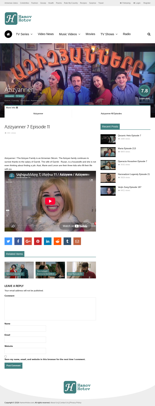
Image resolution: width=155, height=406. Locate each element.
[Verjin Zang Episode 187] (108, 195)
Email (7, 335)
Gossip (43, 3)
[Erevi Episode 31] (81, 277)
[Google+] (28, 241)
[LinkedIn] (47, 241)
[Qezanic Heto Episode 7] (108, 143)
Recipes (83, 3)
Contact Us (63, 403)
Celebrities (24, 3)
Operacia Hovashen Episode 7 (132, 161)
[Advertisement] (60, 147)
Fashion (34, 3)
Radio (127, 34)
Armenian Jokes (11, 3)
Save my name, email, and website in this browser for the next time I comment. (45, 359)
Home (8, 34)
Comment (9, 295)
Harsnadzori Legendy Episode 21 (134, 174)
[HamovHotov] (19, 24)
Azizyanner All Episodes (111, 113)
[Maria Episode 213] (108, 156)
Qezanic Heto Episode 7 (129, 135)
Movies (90, 34)
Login (138, 3)
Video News (46, 34)
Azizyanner (9, 96)
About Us (54, 403)
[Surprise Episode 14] (19, 277)
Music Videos (68, 34)
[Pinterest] (38, 241)
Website (9, 346)
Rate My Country (71, 3)
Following (126, 3)
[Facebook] (18, 241)
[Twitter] (8, 241)
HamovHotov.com (27, 403)
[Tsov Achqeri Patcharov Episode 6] (50, 277)
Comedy (15, 101)
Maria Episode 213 (127, 148)
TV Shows (107, 34)
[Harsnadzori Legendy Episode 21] (108, 182)
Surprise (92, 3)
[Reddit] (57, 241)
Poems (59, 3)
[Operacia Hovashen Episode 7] (108, 169)
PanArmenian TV (38, 101)
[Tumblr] (67, 241)
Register (146, 3)
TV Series (22, 34)
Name (7, 323)
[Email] (77, 241)
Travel (101, 3)
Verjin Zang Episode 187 (129, 187)
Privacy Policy (75, 403)
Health (51, 3)
